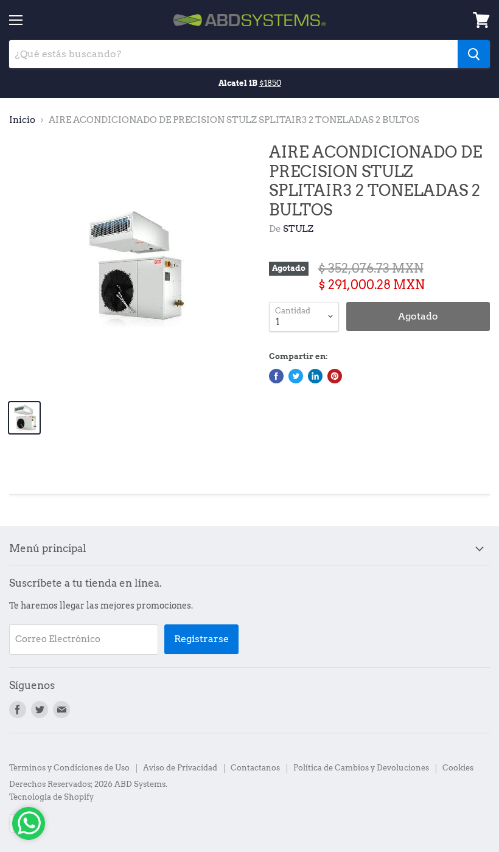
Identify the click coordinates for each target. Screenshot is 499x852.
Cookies (457, 767)
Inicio (22, 120)
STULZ (298, 228)
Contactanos (255, 767)
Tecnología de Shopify (51, 796)
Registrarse (201, 638)
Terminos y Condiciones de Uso (69, 767)
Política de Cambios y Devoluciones (361, 767)
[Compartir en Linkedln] (315, 376)
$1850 (270, 83)
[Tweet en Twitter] (295, 376)
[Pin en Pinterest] (334, 376)
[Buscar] (474, 54)
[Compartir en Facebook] (276, 376)
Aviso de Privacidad (180, 767)
